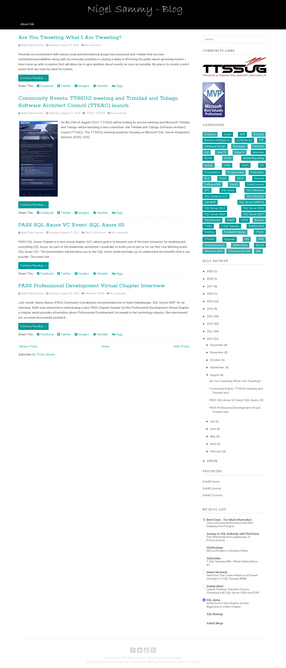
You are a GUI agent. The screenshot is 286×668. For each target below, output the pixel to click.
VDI (247, 239)
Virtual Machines (214, 245)
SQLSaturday (212, 220)
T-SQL (208, 226)
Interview (90, 293)
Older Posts (181, 346)
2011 (210, 331)
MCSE (227, 158)
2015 (210, 301)
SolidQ (234, 184)
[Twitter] (139, 650)
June (213, 428)
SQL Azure (99, 232)
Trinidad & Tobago (235, 231)
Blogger (177, 657)
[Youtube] (146, 650)
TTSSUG (100, 113)
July (212, 421)
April (213, 443)
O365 (227, 165)
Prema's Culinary (189, 662)
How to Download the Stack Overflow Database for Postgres (230, 524)
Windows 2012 (213, 251)
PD (262, 165)
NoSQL (208, 165)
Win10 (260, 245)
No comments (93, 45)
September (217, 367)
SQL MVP (210, 202)
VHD (261, 239)
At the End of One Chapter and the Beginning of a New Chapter (228, 605)
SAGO (223, 178)
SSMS (230, 220)
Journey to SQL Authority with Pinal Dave (233, 533)
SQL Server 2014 (253, 208)
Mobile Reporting (253, 158)
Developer (239, 146)
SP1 (207, 190)
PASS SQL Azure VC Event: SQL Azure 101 (71, 225)
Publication (257, 172)
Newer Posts (28, 346)
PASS (88, 232)
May (212, 436)
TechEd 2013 (256, 226)
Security (259, 178)
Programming (235, 172)
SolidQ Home (211, 481)
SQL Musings (215, 614)
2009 (210, 461)
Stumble (102, 86)
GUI (206, 152)
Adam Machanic (217, 572)
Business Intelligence (217, 140)
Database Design (214, 146)
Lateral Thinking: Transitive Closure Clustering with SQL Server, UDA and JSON (233, 591)
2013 (210, 316)
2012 (210, 323)
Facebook (46, 86)
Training (209, 231)
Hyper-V (239, 152)
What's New (240, 245)
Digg (118, 86)
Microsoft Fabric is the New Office (227, 550)
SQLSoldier (214, 558)
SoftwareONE (212, 184)
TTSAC (90, 113)
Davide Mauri (215, 586)
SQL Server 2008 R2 (251, 202)
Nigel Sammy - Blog (141, 657)
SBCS (240, 178)
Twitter (65, 86)
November (216, 352)
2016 (210, 293)
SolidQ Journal (255, 184)
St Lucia (259, 220)
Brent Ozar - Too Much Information (229, 519)
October (215, 360)
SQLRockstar (215, 547)
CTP (261, 140)
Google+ (83, 86)
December (216, 345)
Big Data (259, 134)
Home (105, 346)
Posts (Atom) (46, 354)
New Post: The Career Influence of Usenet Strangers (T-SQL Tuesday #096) (232, 577)
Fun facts (258, 146)
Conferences (244, 140)
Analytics (210, 134)
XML (258, 251)
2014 (210, 308)
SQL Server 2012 (214, 208)
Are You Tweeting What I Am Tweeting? (69, 37)
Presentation (212, 172)
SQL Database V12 (215, 196)
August (214, 375)
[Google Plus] (132, 650)
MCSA (208, 158)
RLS (206, 178)
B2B (242, 134)
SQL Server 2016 (214, 214)
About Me (27, 24)
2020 (210, 271)
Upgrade (229, 239)
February (215, 451)
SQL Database (255, 190)
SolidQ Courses (212, 495)
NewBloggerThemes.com (160, 662)
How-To (221, 152)
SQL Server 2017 (253, 214)
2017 (210, 286)
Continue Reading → (33, 78)
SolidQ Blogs (215, 623)
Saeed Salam (108, 662)
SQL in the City (255, 196)
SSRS (244, 220)
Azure (227, 134)
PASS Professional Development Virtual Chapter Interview (91, 285)
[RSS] (153, 650)
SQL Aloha (213, 600)
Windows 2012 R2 (239, 251)
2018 (210, 278)
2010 (210, 338)
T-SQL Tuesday (230, 226)
